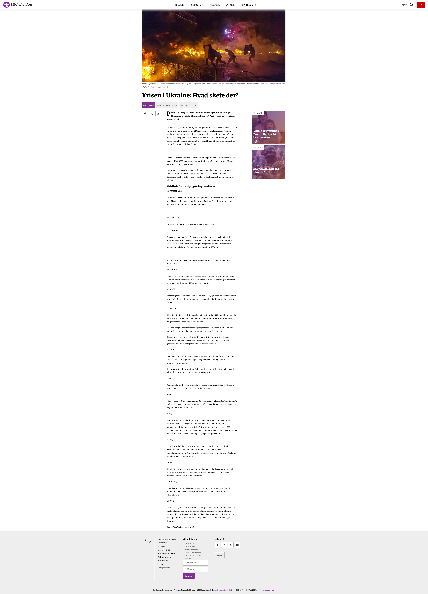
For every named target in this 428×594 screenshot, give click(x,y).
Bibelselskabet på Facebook (217, 545)
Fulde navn (189, 569)
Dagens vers (190, 546)
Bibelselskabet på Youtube (237, 545)
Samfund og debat (188, 105)
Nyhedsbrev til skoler (193, 555)
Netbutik (215, 4)
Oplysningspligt (165, 557)
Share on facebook (145, 113)
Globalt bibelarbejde (193, 552)
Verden (160, 105)
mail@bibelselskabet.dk (222, 590)
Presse (160, 564)
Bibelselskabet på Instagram (224, 545)
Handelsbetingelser (167, 553)
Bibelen (179, 4)
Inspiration (196, 4)
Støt (421, 4)
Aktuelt (230, 4)
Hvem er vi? (163, 542)
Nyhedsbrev (189, 543)
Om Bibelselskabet (167, 539)
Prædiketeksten (191, 549)
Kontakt (161, 546)
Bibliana (188, 558)
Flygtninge (171, 105)
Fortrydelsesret (164, 567)
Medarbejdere (164, 550)
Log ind (219, 555)
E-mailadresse (190, 563)
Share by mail (158, 113)
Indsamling (148, 105)
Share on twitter (151, 113)
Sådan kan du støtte (267, 590)
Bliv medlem (248, 4)
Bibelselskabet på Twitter (231, 545)
